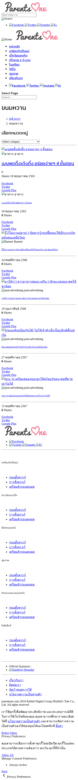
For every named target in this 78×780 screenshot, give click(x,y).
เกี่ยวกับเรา (16, 78)
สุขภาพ (13, 73)
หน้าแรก (14, 118)
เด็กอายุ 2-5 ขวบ (19, 60)
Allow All (7, 755)
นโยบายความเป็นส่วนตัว (25, 694)
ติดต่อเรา (15, 685)
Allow (13, 732)
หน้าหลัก (14, 46)
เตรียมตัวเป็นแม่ (19, 51)
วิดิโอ (12, 69)
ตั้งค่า (59, 726)
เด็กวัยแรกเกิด (18, 55)
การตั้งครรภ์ (17, 482)
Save (4, 771)
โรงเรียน (14, 64)
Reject (5, 732)
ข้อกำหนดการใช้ (20, 689)
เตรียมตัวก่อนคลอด (22, 486)
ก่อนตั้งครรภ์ (17, 477)
